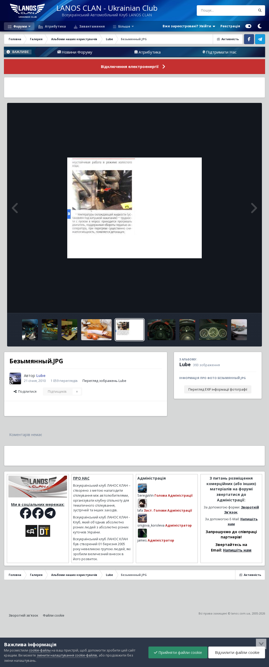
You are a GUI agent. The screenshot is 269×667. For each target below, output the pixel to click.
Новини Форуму (60, 52)
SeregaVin (145, 495)
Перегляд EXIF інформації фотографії (217, 389)
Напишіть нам (237, 550)
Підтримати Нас (205, 52)
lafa (140, 510)
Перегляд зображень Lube (104, 381)
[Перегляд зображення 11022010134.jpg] (50, 329)
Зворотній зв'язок (23, 615)
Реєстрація (230, 26)
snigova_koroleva (150, 525)
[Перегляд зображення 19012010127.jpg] (187, 329)
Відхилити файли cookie (237, 652)
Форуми (20, 26)
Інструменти (240, 303)
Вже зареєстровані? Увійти (188, 26)
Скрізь (243, 10)
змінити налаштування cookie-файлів (67, 655)
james (142, 540)
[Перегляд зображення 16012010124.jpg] (239, 329)
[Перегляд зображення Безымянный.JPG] (130, 329)
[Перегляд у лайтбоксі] (134, 207)
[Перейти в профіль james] (142, 533)
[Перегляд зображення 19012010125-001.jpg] (213, 329)
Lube (185, 364)
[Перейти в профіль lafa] (142, 503)
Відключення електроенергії (130, 66)
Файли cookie (53, 615)
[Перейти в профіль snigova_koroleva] (142, 518)
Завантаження (92, 26)
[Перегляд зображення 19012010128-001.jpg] (162, 329)
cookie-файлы (40, 650)
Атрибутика (55, 26)
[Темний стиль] (259, 26)
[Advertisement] (134, 87)
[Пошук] (260, 10)
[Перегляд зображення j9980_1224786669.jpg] (96, 329)
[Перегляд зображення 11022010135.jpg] (30, 329)
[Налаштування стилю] (248, 26)
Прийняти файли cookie (179, 652)
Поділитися (27, 391)
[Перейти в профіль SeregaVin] (142, 488)
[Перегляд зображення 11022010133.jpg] (69, 329)
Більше (124, 26)
